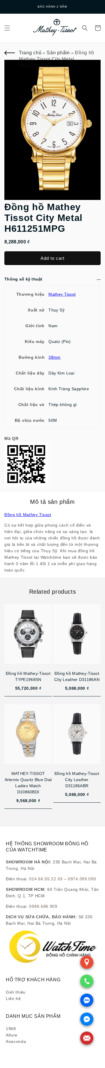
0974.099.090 (82, 879)
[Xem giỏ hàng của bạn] (97, 28)
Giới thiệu (16, 992)
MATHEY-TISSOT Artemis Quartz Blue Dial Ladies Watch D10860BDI (28, 782)
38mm (54, 357)
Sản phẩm (58, 52)
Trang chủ (30, 52)
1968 (11, 1028)
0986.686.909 (43, 906)
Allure (12, 1035)
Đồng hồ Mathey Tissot (27, 514)
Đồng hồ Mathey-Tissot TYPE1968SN (28, 676)
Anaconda (16, 1041)
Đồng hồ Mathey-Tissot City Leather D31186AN (76, 676)
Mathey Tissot (62, 294)
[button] (7, 28)
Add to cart (52, 258)
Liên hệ (13, 998)
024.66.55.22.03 (46, 879)
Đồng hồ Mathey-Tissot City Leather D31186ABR (77, 779)
